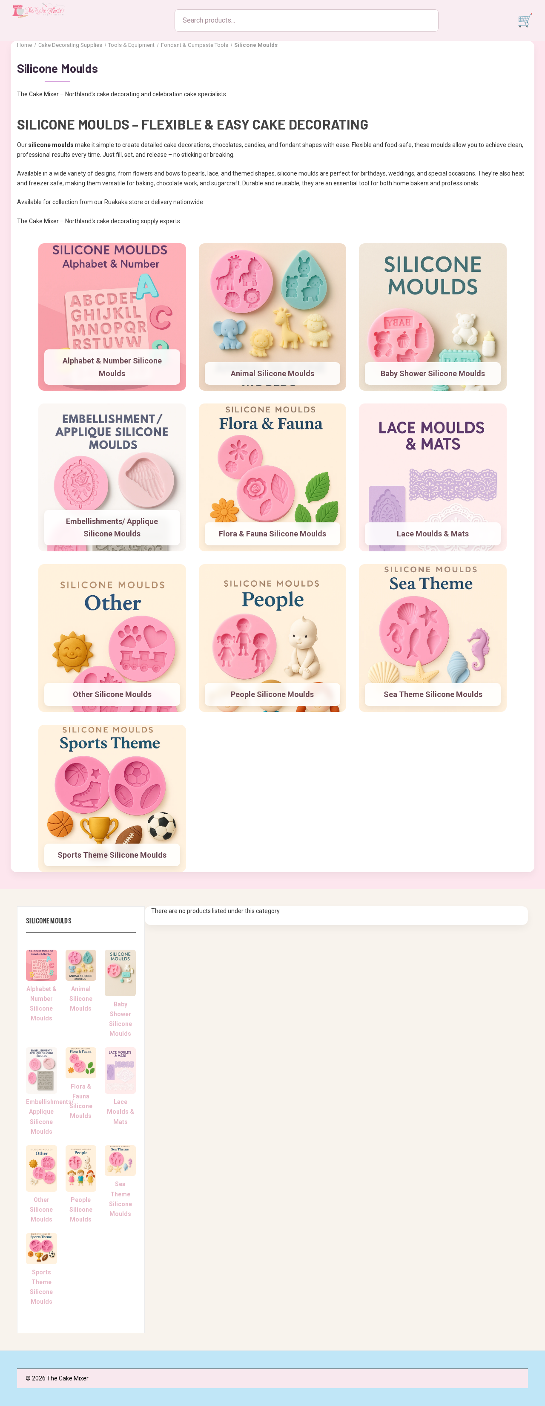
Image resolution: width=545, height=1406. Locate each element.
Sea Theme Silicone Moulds (433, 694)
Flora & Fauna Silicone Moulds (272, 533)
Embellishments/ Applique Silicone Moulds (112, 528)
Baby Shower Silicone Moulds (433, 373)
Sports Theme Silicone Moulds (111, 854)
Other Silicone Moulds (112, 694)
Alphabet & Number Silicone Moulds (112, 367)
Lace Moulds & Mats (433, 533)
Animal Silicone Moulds (272, 373)
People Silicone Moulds (272, 694)
